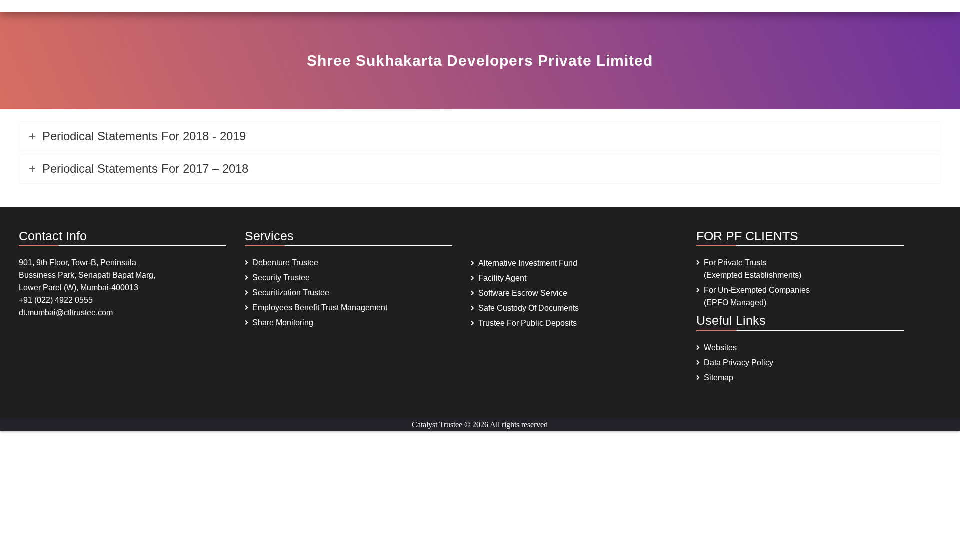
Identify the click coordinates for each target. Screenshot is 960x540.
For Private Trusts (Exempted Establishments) (753, 269)
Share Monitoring (283, 322)
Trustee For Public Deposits (527, 323)
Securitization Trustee (291, 292)
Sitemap (719, 378)
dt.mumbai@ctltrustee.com (66, 312)
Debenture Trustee (285, 262)
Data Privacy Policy (739, 362)
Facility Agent (502, 278)
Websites (720, 348)
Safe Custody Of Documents (528, 308)
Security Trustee (281, 278)
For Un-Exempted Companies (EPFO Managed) (757, 296)
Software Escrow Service (523, 293)
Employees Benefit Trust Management (320, 308)
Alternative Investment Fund (528, 263)
